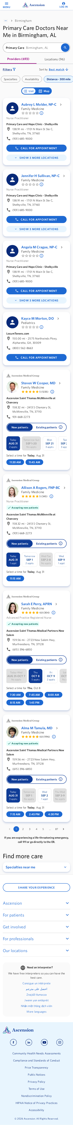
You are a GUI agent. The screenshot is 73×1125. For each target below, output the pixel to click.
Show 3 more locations (38, 157)
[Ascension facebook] (13, 1042)
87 (56, 829)
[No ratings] (41, 113)
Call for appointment (39, 148)
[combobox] (33, 48)
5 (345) (43, 496)
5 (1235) (43, 391)
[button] (60, 427)
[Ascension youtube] (44, 1042)
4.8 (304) (44, 612)
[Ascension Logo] (36, 1030)
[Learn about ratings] (52, 392)
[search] (65, 47)
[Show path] (6, 20)
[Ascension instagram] (59, 1042)
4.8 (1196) (44, 736)
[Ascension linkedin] (28, 1042)
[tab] (18, 59)
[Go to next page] (63, 829)
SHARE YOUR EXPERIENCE (36, 887)
